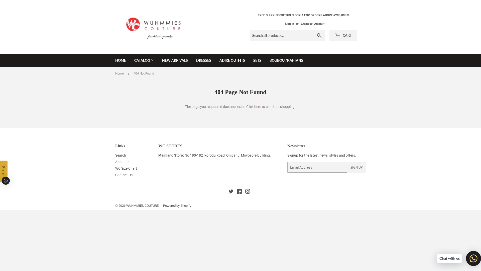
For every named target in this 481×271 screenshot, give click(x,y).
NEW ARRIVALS (175, 60)
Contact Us (124, 175)
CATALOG (142, 60)
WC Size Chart (126, 168)
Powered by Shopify (177, 206)
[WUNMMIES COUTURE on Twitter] (230, 192)
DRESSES (203, 60)
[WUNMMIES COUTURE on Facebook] (239, 192)
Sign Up (356, 167)
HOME (120, 60)
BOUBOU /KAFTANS (286, 60)
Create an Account (313, 24)
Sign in (289, 24)
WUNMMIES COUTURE (142, 206)
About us (122, 162)
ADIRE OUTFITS (232, 60)
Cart (347, 35)
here (257, 107)
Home (119, 73)
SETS (257, 60)
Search (120, 155)
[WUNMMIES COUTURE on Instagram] (247, 192)
